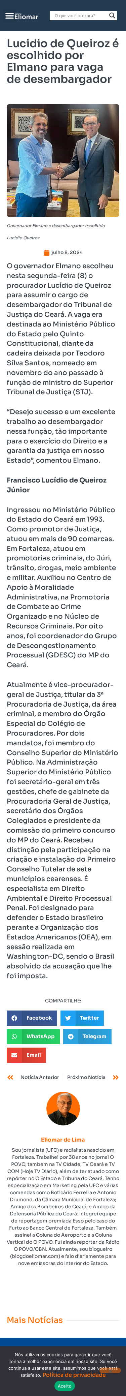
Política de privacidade (74, 1374)
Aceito (65, 1386)
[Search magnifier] (112, 15)
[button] (9, 16)
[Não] (110, 1370)
